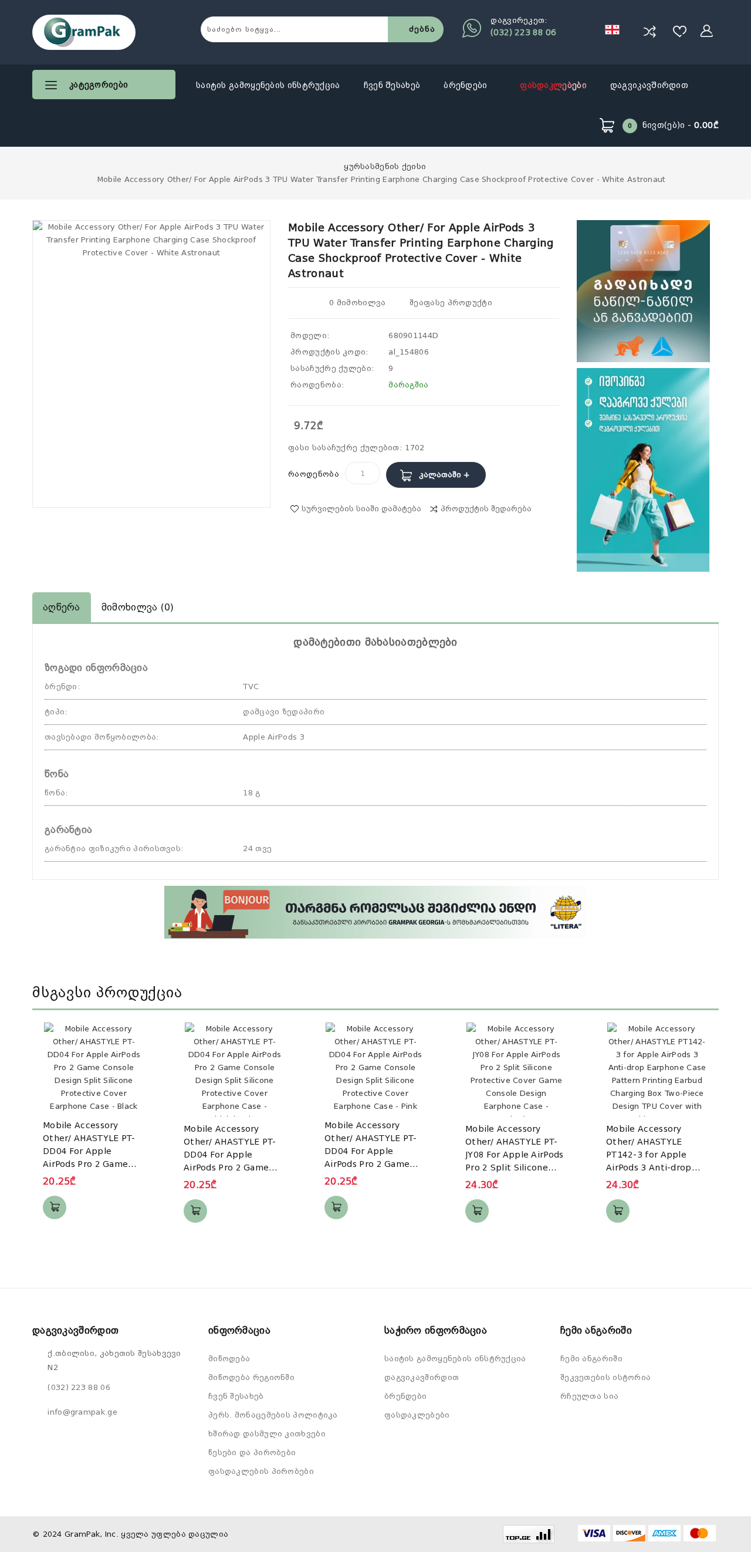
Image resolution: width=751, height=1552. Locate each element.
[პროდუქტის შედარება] (649, 31)
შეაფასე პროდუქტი (449, 302)
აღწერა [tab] (61, 607)
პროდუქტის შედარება (486, 508)
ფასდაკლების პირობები (261, 1471)
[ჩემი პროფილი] (707, 31)
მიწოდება (229, 1358)
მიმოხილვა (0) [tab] (138, 607)
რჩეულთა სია (589, 1396)
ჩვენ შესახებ (392, 85)
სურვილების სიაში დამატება (361, 508)
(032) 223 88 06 (523, 32)
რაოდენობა (313, 474)
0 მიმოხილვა (357, 302)
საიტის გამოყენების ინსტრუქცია (268, 85)
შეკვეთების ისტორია (605, 1377)
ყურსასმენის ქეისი (385, 166)
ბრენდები (467, 85)
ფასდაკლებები (553, 85)
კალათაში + (444, 474)
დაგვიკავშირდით (649, 85)
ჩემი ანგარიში (591, 1358)
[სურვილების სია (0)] (680, 31)
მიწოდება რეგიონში (251, 1377)
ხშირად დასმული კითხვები (267, 1433)
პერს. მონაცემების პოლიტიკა (273, 1415)
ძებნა (422, 29)
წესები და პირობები (252, 1452)
